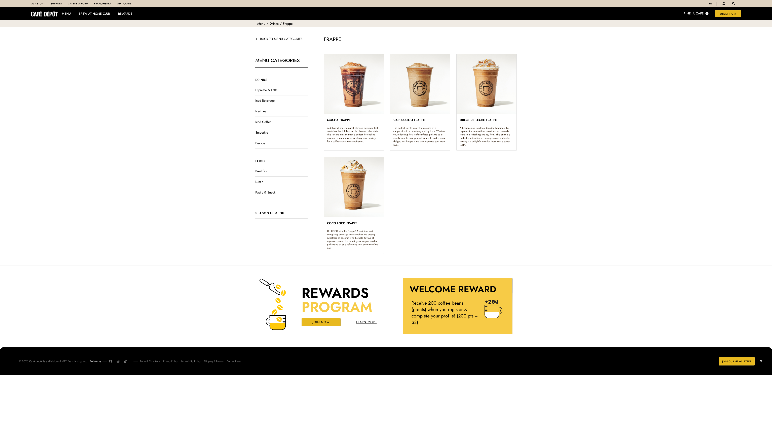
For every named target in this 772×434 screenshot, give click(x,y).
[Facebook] (110, 361)
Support (56, 3)
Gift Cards (124, 3)
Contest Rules (234, 361)
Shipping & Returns (214, 361)
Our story (38, 3)
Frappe (288, 23)
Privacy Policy (170, 361)
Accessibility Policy (190, 361)
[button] (733, 3)
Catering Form (78, 3)
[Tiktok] (125, 361)
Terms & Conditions (150, 361)
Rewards (125, 13)
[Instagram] (118, 361)
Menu (66, 13)
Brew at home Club (94, 13)
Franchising (102, 3)
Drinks (274, 23)
